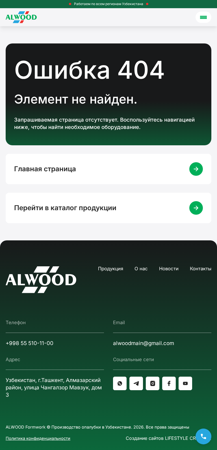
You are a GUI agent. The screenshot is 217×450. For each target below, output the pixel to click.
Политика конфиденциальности (38, 438)
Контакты (200, 268)
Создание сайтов (168, 438)
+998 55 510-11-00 (29, 343)
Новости (169, 268)
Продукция (110, 268)
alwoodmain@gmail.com (143, 343)
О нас (141, 268)
